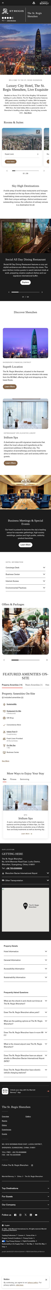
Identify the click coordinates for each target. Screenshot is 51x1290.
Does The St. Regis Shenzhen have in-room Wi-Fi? (24, 1033)
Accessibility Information (14, 969)
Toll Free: (14, 1152)
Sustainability (11, 704)
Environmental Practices (16, 588)
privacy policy (33, 1282)
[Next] (44, 170)
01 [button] (23, 297)
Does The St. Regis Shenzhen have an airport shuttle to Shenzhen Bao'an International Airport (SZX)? (24, 1058)
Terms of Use (30, 1235)
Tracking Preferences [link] (9, 1235)
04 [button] (28, 297)
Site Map (29, 1244)
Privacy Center (28, 1238)
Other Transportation (14, 880)
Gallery (28, 1116)
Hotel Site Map (40, 1244)
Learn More (10, 386)
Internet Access (12, 581)
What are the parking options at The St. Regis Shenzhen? (23, 1022)
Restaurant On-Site (14, 711)
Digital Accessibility (29, 1241)
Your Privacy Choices (12, 1241)
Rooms (4, 1121)
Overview (5, 1116)
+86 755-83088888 (14, 868)
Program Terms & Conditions (11, 1238)
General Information (12, 960)
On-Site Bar (11, 745)
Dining (4, 1125)
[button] (33, 3)
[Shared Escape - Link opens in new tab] (25, 631)
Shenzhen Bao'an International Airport (21, 873)
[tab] (12, 685)
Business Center (13, 574)
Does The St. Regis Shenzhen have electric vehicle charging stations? (22, 1071)
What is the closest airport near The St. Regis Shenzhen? (23, 1045)
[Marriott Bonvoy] (43, 2)
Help (3, 1247)
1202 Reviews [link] (11, 20)
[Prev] (7, 170)
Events (4, 1134)
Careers (20, 1235)
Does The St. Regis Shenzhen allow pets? (21, 1012)
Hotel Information (11, 951)
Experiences (6, 1130)
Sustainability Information (15, 977)
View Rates (11, 162)
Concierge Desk (12, 567)
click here (19, 1285)
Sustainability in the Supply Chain (13, 1244)
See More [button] (28, 113)
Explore (25, 282)
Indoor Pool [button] (11, 732)
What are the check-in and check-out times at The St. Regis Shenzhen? (23, 1002)
